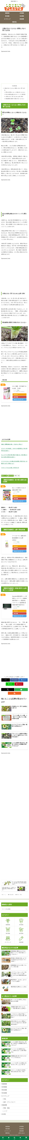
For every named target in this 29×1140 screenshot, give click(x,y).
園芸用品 (8, 1133)
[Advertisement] (14, 67)
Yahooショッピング (18, 399)
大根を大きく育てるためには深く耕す (14, 96)
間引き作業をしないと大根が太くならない (15, 92)
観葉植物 (8, 1126)
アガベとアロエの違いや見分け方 (10, 467)
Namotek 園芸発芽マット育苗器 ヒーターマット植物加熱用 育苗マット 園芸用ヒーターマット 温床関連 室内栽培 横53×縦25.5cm (19, 600)
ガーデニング (7, 1130)
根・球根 (17, 475)
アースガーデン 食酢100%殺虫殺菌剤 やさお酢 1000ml (19, 538)
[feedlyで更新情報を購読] (21, 689)
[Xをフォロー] (7, 689)
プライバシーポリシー (14, 1135)
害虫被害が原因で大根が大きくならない (15, 98)
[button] (26, 909)
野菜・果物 (5, 475)
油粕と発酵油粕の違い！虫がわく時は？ (12, 444)
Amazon (16, 394)
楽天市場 (16, 397)
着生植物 (8, 1128)
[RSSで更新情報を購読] (14, 693)
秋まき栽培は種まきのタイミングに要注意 (15, 94)
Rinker (18, 390)
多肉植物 (21, 1126)
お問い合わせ (21, 1133)
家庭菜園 (11, 475)
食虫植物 (21, 1128)
